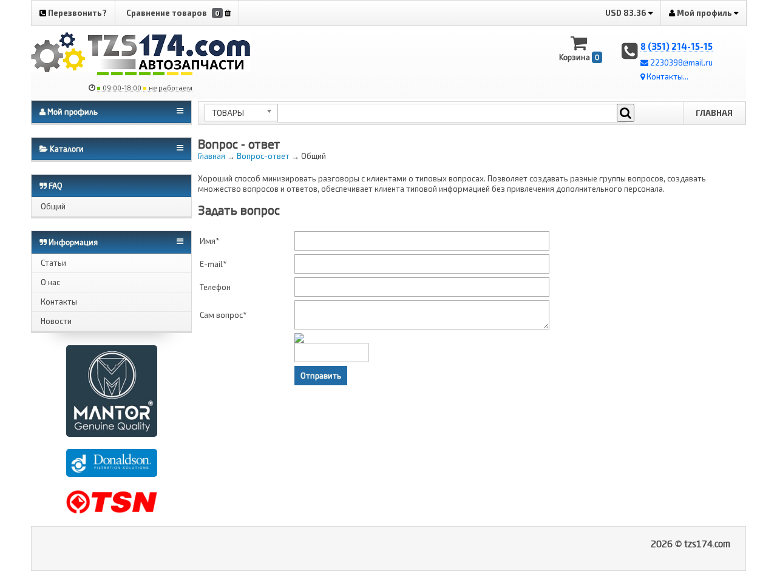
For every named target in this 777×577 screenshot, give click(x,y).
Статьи (53, 263)
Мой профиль (704, 13)
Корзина (579, 57)
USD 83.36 (626, 13)
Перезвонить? (76, 13)
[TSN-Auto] (111, 500)
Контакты (59, 301)
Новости (56, 321)
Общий (53, 206)
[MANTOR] (111, 390)
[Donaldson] (111, 462)
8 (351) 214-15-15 (676, 46)
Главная (714, 113)
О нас (50, 282)
